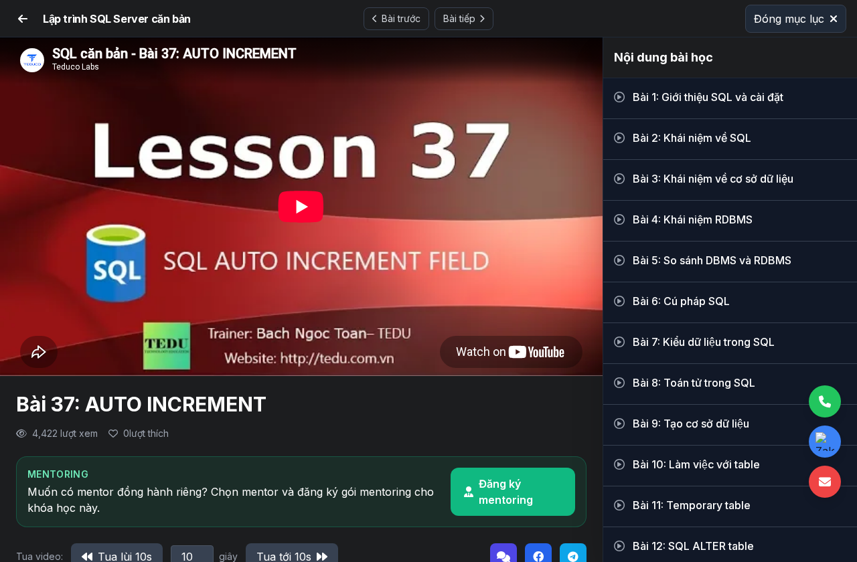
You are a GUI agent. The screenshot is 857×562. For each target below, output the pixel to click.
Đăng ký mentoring (506, 491)
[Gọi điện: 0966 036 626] (825, 401)
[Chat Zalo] (825, 442)
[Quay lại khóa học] (23, 19)
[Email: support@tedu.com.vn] (825, 482)
